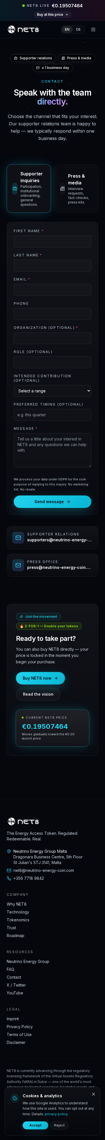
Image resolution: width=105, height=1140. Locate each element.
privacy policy (56, 1114)
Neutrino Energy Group (28, 961)
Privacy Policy (20, 1026)
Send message (49, 501)
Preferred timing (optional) (48, 404)
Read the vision (38, 694)
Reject (59, 1125)
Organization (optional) (46, 327)
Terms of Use (19, 1034)
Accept (35, 1125)
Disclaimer (16, 1042)
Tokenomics (18, 919)
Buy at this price (50, 14)
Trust (11, 927)
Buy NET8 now (37, 678)
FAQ (10, 969)
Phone (21, 303)
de (78, 29)
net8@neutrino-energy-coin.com (43, 870)
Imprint (13, 1018)
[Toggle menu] (93, 29)
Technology (18, 912)
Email (22, 279)
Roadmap (15, 935)
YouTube (15, 992)
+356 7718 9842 (28, 878)
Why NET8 (17, 904)
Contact (14, 977)
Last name (28, 255)
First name (29, 231)
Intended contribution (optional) (42, 378)
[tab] (29, 188)
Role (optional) (33, 352)
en (67, 29)
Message (26, 428)
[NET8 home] (23, 29)
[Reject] (93, 1094)
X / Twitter (16, 985)
